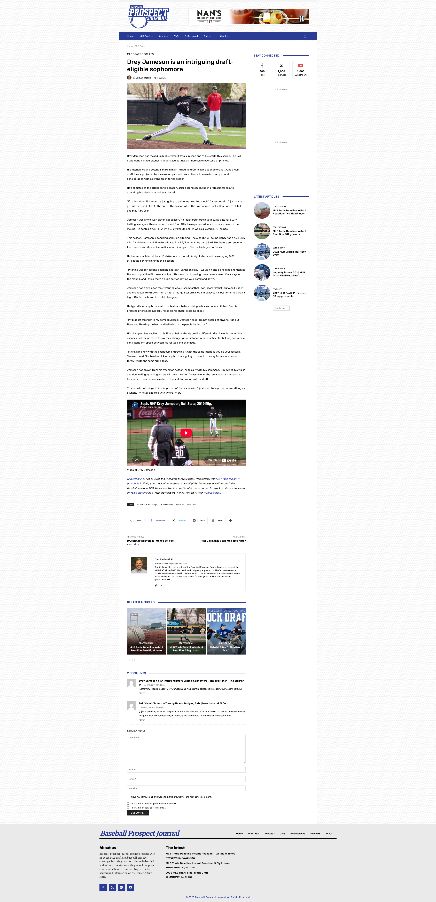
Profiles (148, 54)
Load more (280, 308)
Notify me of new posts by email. (148, 807)
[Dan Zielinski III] (130, 77)
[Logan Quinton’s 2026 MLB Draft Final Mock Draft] (262, 272)
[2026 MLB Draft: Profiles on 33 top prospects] (262, 293)
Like (262, 64)
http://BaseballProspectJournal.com (170, 564)
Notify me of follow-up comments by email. (153, 803)
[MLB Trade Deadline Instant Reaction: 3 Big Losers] (186, 631)
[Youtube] (130, 887)
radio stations (139, 492)
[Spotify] (121, 887)
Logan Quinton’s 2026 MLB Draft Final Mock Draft (289, 274)
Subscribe (301, 64)
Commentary (225, 643)
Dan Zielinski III (143, 78)
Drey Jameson (166, 504)
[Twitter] (161, 585)
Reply (142, 693)
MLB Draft (140, 46)
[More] (230, 520)
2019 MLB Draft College (146, 504)
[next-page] (135, 660)
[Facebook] (155, 585)
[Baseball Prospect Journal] (153, 17)
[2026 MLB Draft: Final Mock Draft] (226, 631)
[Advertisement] (281, 112)
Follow (281, 64)
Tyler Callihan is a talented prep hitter (223, 540)
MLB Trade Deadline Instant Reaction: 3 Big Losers (186, 649)
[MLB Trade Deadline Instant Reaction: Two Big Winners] (146, 631)
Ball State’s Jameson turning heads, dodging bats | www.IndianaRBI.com (183, 703)
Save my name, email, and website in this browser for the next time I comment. (171, 797)
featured (180, 504)
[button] (305, 36)
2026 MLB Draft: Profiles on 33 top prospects (289, 295)
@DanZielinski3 (213, 492)
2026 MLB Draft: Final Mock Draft (226, 649)
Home (130, 46)
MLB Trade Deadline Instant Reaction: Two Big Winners (146, 649)
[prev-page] (129, 660)
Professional (146, 643)
